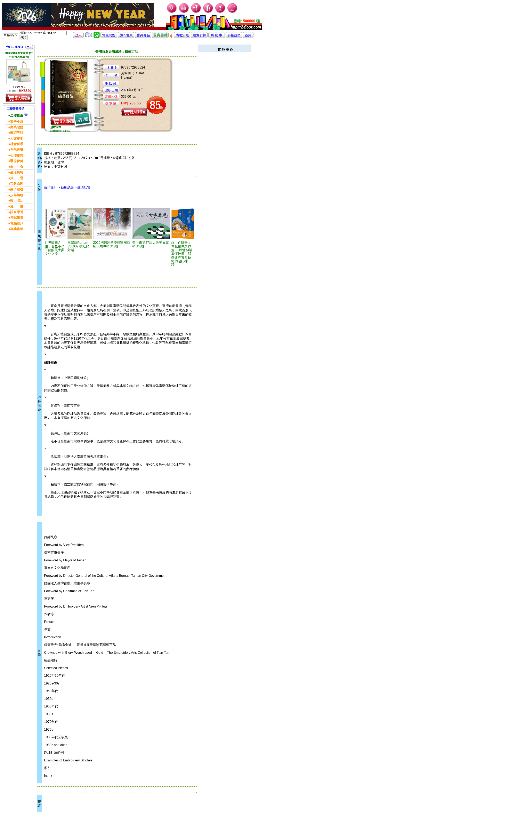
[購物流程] (182, 37)
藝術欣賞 (83, 187)
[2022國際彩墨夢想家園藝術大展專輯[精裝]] (112, 223)
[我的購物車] (184, 12)
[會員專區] (143, 37)
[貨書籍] (160, 37)
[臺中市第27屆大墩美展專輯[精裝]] (151, 223)
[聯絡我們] (234, 37)
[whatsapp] (97, 37)
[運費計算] (199, 37)
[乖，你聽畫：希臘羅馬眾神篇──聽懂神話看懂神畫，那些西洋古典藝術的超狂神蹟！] (182, 223)
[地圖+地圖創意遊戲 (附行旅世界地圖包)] (18, 71)
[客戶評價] (88, 37)
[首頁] (232, 12)
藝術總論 (67, 187)
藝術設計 (50, 187)
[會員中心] (208, 12)
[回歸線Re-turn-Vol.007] (79, 223)
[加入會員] (196, 12)
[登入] (78, 37)
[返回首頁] (248, 37)
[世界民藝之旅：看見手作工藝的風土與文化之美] (55, 223)
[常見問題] (220, 12)
